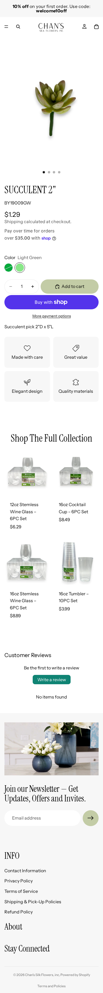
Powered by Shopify (75, 975)
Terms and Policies (51, 986)
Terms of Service (21, 891)
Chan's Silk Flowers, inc (42, 975)
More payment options (51, 316)
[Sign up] (91, 818)
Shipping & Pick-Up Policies (32, 901)
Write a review (51, 679)
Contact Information (25, 870)
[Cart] (96, 27)
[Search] (18, 27)
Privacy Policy (18, 881)
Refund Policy (18, 912)
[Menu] (6, 26)
